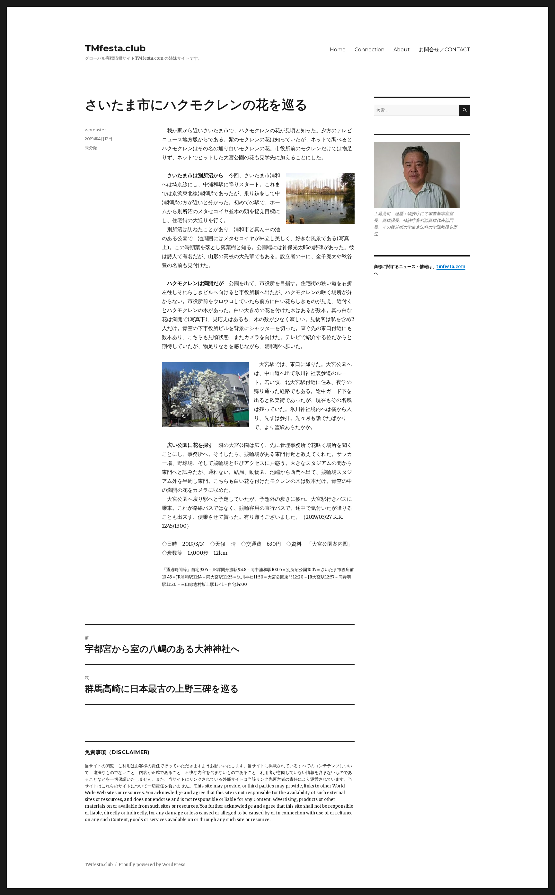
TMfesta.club (115, 48)
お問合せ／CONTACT (444, 50)
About (401, 50)
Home (338, 50)
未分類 (91, 147)
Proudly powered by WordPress (152, 864)
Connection (369, 50)
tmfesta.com (450, 266)
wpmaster (95, 129)
